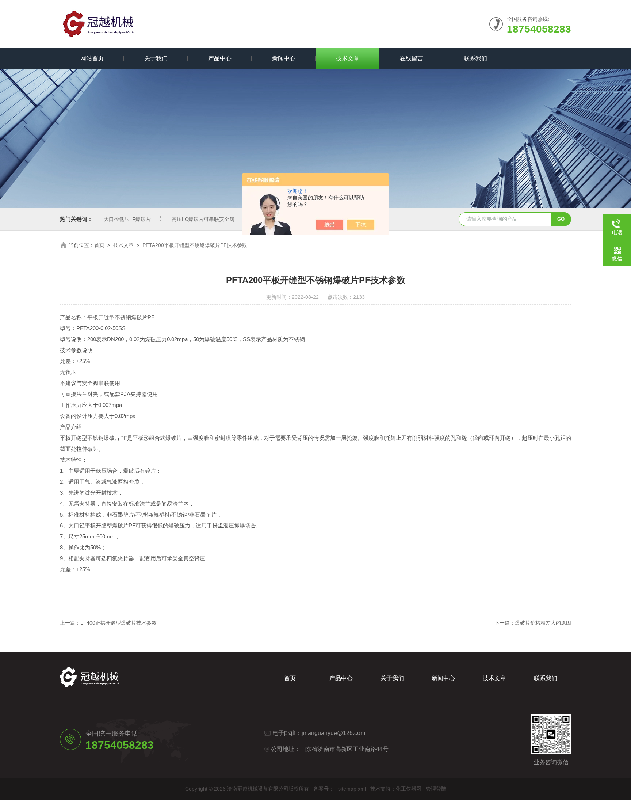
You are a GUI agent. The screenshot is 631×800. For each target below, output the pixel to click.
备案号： (323, 789)
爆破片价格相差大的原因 (543, 623)
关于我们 (156, 58)
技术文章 (347, 58)
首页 (99, 245)
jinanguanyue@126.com (333, 733)
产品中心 (220, 58)
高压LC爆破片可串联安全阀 (203, 219)
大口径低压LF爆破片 (127, 219)
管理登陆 (436, 789)
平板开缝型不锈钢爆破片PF (120, 317)
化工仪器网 (408, 789)
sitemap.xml (352, 789)
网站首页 (92, 58)
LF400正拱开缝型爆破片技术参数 (118, 623)
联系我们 (475, 58)
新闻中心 (283, 58)
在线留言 (411, 58)
